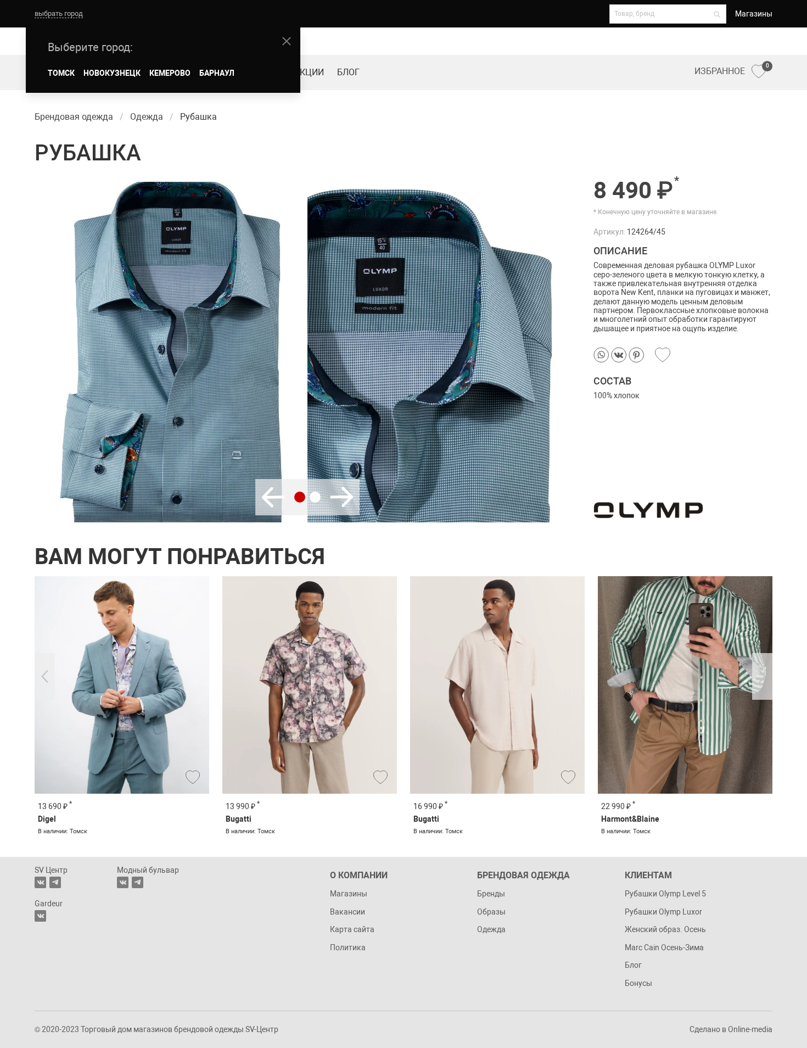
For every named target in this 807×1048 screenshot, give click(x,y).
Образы (491, 911)
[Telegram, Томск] (55, 882)
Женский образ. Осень (665, 929)
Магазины (753, 13)
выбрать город (59, 13)
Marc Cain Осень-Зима (664, 947)
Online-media (750, 1029)
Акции (309, 72)
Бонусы (638, 983)
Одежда (491, 929)
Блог (348, 72)
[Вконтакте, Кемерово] (40, 916)
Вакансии (347, 911)
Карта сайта (352, 929)
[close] (287, 41)
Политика (348, 947)
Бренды (491, 893)
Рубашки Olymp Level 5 (665, 893)
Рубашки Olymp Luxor (663, 911)
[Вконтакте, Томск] (40, 882)
